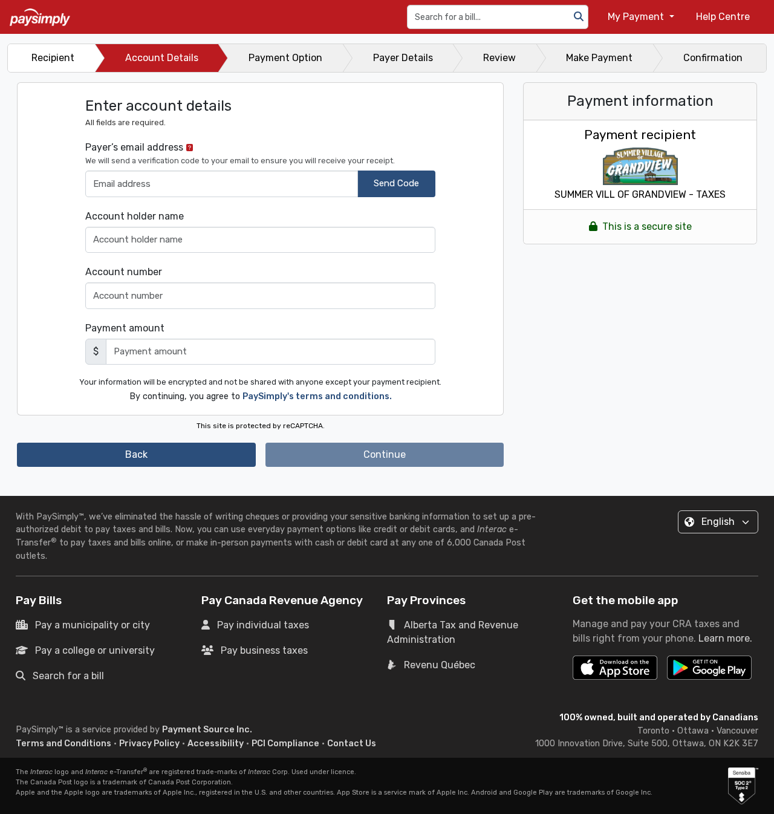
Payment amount (124, 328)
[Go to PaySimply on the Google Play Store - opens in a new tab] (709, 672)
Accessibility (215, 743)
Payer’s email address (240, 153)
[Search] (578, 17)
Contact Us (351, 743)
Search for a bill (68, 676)
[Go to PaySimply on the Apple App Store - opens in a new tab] (615, 668)
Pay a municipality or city (92, 625)
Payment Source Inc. (207, 729)
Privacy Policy (149, 743)
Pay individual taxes (263, 625)
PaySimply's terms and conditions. (317, 396)
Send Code (396, 183)
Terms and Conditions (63, 743)
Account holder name (134, 216)
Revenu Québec (439, 665)
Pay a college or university (95, 650)
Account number (123, 272)
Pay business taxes (264, 650)
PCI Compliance (285, 743)
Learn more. (725, 638)
